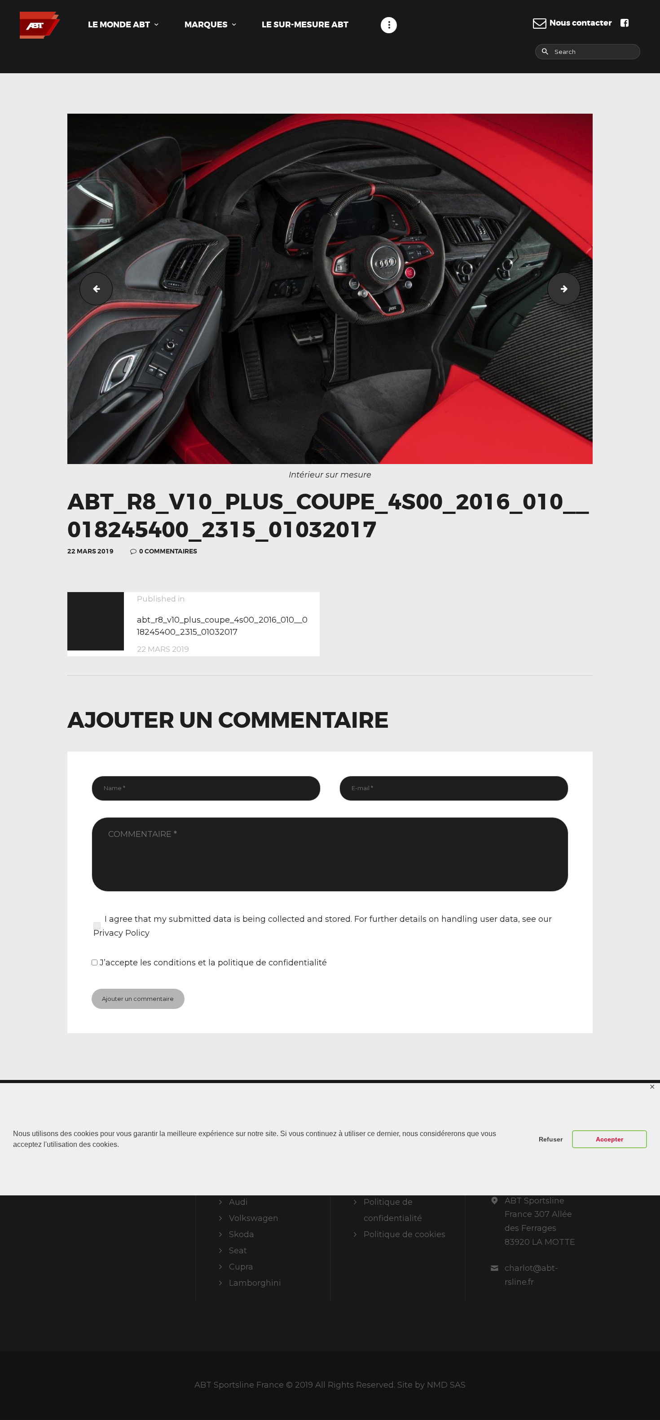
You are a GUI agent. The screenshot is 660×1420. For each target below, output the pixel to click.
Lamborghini (255, 1283)
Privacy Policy (121, 933)
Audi (238, 1202)
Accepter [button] (609, 1139)
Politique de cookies (404, 1234)
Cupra (241, 1267)
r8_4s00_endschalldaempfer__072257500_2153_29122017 (92, 289)
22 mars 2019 (90, 551)
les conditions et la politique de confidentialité (233, 963)
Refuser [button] (551, 1139)
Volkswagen (253, 1218)
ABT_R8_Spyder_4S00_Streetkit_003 (576, 289)
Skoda (241, 1234)
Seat (238, 1251)
